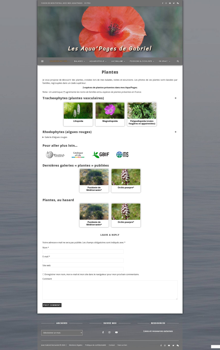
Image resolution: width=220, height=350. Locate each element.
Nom (46, 247)
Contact (112, 345)
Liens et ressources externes (158, 331)
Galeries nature (58, 61)
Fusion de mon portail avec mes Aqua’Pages (61, 3)
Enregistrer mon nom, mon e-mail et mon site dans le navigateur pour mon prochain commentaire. (92, 274)
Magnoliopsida (110, 121)
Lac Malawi (117, 61)
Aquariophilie (97, 61)
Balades (78, 61)
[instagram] (166, 3)
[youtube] (170, 3)
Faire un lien (122, 345)
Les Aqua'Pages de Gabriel (110, 48)
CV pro (87, 3)
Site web (47, 265)
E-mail (46, 256)
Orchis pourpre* (126, 187)
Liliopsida (78, 121)
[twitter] (174, 3)
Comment (47, 278)
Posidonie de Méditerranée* (94, 188)
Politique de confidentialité (95, 345)
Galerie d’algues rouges (56, 137)
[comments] (178, 3)
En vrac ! (163, 61)
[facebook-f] (163, 3)
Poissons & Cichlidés (141, 61)
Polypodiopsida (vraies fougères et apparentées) (142, 122)
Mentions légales (75, 345)
